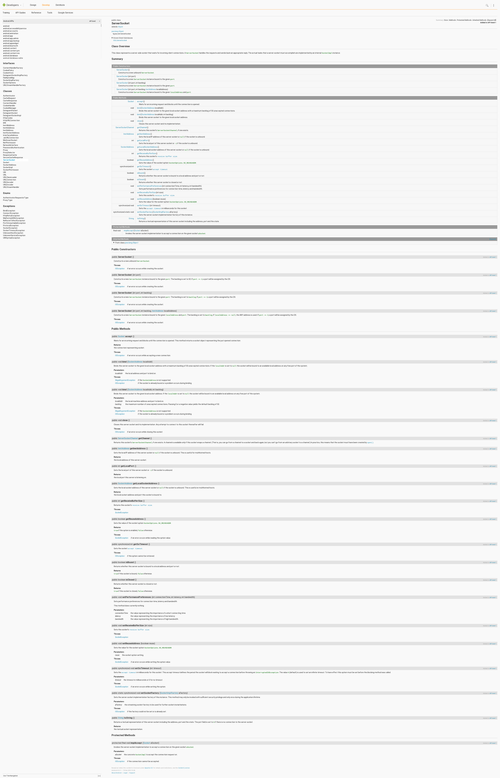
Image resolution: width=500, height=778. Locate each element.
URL (4, 175)
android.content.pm (11, 51)
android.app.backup (11, 41)
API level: (92, 21)
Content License (184, 768)
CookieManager (9, 108)
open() (370, 443)
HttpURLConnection (11, 120)
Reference (36, 12)
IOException (120, 269)
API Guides (20, 12)
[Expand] (493, 239)
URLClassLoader (10, 177)
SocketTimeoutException (14, 230)
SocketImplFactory (11, 80)
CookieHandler (9, 106)
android (6, 26)
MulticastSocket (10, 140)
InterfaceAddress (10, 135)
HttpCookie (7, 118)
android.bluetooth (10, 46)
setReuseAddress (144, 199)
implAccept (128, 231)
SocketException (10, 228)
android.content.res (11, 53)
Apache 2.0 (148, 768)
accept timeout (160, 169)
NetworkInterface (10, 145)
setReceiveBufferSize (146, 192)
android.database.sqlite (13, 58)
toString (140, 218)
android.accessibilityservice (14, 28)
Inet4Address (8, 125)
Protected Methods (464, 20)
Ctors (446, 20)
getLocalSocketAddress (147, 147)
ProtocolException (11, 225)
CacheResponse (10, 101)
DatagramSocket (10, 113)
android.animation (10, 33)
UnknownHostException (13, 233)
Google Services (65, 12)
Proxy (5, 150)
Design (33, 5)
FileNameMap (8, 78)
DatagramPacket (10, 111)
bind (139, 108)
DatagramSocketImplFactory (15, 75)
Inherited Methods (479, 20)
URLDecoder (8, 182)
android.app (8, 36)
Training (6, 12)
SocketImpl (8, 167)
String (131, 218)
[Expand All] (492, 20)
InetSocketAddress (11, 133)
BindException (9, 211)
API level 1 (492, 23)
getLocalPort (142, 140)
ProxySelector (9, 153)
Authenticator (9, 96)
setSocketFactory (144, 212)
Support (132, 773)
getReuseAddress (144, 160)
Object (120, 27)
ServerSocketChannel (125, 127)
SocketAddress (9, 165)
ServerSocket (9, 160)
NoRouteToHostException (14, 221)
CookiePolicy (8, 70)
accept (140, 101)
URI (4, 172)
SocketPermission (11, 170)
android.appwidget (11, 43)
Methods (452, 20)
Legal (125, 773)
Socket (6, 162)
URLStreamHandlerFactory (14, 85)
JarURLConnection (11, 138)
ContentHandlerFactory (13, 68)
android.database (10, 56)
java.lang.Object (118, 31)
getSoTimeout (143, 166)
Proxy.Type (7, 200)
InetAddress (8, 130)
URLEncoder (8, 185)
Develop (46, 5)
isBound (140, 173)
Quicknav (20, 5)
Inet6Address (8, 128)
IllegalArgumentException (125, 380)
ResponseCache (10, 155)
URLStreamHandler (11, 187)
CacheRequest (9, 98)
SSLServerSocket (120, 40)
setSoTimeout (143, 205)
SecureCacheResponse (13, 157)
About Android (116, 773)
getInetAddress (143, 134)
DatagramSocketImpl (12, 115)
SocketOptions (9, 83)
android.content (10, 48)
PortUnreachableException (14, 223)
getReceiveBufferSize (146, 153)
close (139, 121)
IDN (4, 123)
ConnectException (11, 213)
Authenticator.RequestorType (15, 198)
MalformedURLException (13, 218)
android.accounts (10, 31)
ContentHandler (9, 103)
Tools (49, 12)
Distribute (60, 5)
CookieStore (8, 73)
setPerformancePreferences (149, 186)
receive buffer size (167, 156)
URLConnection (9, 180)
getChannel (142, 127)
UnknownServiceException (14, 235)
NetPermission (9, 143)
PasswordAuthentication (13, 148)
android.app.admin (10, 38)
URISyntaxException (11, 238)
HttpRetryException (11, 216)
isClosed (140, 179)
